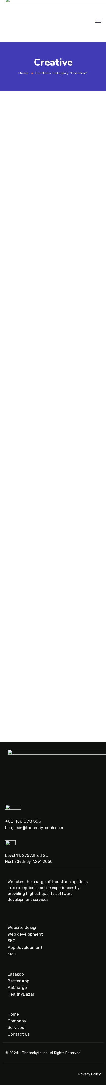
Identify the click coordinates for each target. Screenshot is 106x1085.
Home (23, 73)
